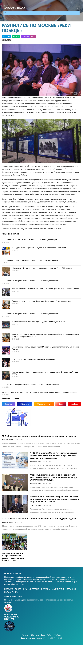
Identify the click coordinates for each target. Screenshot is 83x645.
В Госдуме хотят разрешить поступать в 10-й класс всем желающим (39, 248)
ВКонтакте (24, 404)
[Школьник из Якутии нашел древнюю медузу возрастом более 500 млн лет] (6, 271)
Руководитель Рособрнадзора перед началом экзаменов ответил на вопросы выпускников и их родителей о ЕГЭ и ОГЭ (54, 499)
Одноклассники (43, 404)
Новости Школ (14, 8)
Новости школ (12, 573)
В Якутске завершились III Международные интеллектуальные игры (39, 322)
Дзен (61, 404)
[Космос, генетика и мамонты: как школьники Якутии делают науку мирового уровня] (6, 292)
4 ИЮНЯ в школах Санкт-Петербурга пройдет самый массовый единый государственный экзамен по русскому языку (53, 455)
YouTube (74, 404)
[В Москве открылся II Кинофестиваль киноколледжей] (6, 363)
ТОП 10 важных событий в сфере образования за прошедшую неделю (30, 240)
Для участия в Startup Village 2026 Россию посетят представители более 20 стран (13, 556)
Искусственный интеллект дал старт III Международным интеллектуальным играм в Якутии (38, 97)
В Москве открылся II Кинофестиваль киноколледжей (33, 359)
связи (21, 584)
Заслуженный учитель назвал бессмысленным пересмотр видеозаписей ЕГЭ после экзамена (39, 392)
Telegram (8, 404)
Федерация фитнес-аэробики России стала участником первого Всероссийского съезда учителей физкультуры (53, 477)
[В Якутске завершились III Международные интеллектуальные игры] (6, 325)
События (25, 36)
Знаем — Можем (13, 596)
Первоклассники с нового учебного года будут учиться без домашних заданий (43, 301)
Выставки (6, 36)
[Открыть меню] (78, 8)
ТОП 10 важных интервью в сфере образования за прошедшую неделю (30, 281)
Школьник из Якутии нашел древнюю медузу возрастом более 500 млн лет (42, 268)
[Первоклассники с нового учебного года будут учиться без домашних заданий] (6, 304)
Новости (16, 36)
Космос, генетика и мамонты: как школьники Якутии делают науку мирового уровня (45, 289)
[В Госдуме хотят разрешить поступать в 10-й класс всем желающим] (6, 251)
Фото (33, 36)
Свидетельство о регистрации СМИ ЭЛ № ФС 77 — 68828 (41, 638)
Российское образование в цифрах (11, 617)
